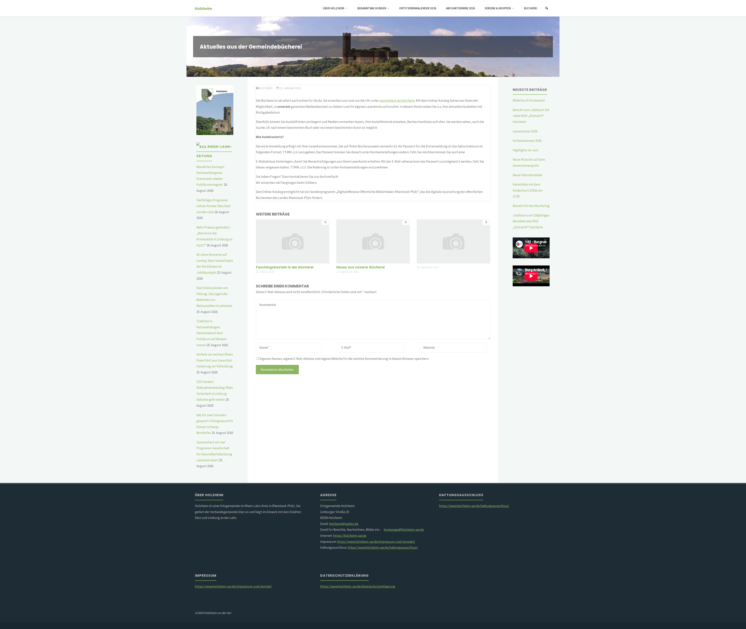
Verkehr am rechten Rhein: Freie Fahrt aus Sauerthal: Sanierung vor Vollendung (214, 360)
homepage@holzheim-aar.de (404, 529)
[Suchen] (546, 8)
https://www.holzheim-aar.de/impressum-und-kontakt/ (376, 542)
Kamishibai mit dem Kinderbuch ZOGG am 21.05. (528, 190)
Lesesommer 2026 (525, 131)
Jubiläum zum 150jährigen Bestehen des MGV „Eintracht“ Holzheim (531, 221)
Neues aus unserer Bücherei (360, 267)
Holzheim (203, 8)
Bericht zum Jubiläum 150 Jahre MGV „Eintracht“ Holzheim (531, 116)
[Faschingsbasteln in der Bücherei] (292, 241)
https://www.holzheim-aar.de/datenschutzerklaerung (357, 586)
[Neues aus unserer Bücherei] (373, 241)
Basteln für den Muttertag (531, 206)
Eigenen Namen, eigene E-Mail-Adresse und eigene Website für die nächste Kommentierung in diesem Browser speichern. (344, 359)
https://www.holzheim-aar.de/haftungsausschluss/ (383, 547)
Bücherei (266, 88)
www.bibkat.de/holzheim (397, 100)
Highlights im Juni (525, 150)
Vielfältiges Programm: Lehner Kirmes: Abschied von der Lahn (213, 206)
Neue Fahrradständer (528, 175)
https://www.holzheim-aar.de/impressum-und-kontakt (233, 586)
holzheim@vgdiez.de (343, 524)
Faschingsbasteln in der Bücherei (285, 267)
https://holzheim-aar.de (349, 536)
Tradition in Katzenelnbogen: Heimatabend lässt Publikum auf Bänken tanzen (211, 333)
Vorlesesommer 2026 (527, 140)
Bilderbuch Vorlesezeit (529, 100)
